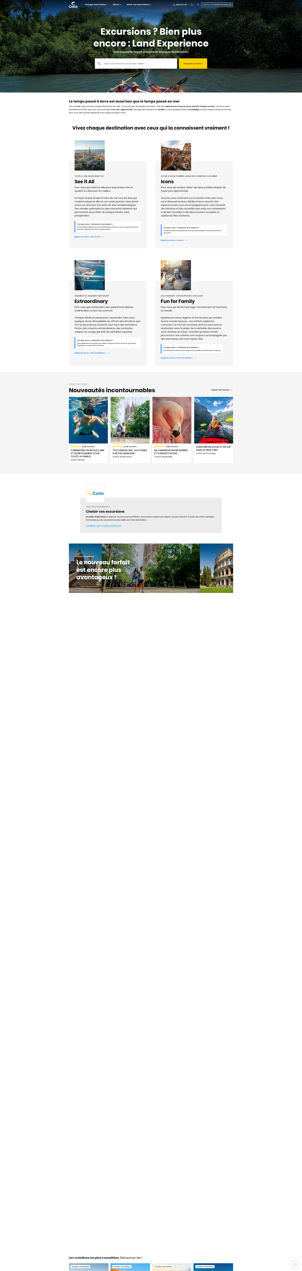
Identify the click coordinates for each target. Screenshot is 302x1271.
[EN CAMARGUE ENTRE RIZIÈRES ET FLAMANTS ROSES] (171, 430)
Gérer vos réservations (138, 4)
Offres (116, 4)
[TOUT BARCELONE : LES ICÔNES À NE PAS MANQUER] (130, 430)
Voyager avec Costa (95, 4)
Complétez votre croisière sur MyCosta (104, 525)
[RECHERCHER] (192, 5)
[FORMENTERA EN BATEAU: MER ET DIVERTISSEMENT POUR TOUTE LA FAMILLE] (88, 430)
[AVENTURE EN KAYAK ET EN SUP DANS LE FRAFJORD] (213, 430)
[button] (198, 5)
